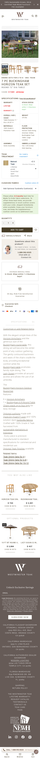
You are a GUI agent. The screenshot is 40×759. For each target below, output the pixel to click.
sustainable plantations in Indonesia (15, 431)
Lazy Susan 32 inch (29, 543)
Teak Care (20, 707)
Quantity (7, 218)
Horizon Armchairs (12, 338)
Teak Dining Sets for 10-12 (16, 463)
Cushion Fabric (10, 183)
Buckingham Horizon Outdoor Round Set (17, 389)
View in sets (10, 506)
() (19, 98)
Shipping (20, 685)
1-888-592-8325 (24, 252)
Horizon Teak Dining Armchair (10, 499)
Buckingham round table (15, 345)
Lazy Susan (8, 373)
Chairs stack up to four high (16, 405)
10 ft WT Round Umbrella (10, 543)
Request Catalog (20, 699)
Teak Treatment (8, 155)
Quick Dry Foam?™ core (14, 417)
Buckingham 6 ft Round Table (21, 402)
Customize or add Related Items (18, 329)
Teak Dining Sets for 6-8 (14, 460)
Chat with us (24, 255)
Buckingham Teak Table (29, 499)
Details (6, 118)
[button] (1, 4)
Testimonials (20, 702)
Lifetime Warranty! (20, 697)
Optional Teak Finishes (14, 448)
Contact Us (26, 257)
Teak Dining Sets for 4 (13, 456)
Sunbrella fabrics (25, 420)
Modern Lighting (20, 661)
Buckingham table (11, 367)
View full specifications (27, 98)
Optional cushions (11, 413)
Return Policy (20, 688)
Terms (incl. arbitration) (14, 611)
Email (5, 593)
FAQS (20, 710)
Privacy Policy (28, 611)
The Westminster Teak (20, 694)
